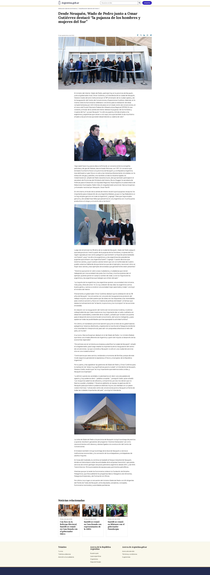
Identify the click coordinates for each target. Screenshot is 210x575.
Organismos (94, 559)
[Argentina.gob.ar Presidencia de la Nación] (68, 3)
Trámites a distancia (64, 554)
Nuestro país (94, 553)
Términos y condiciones (129, 554)
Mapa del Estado (95, 562)
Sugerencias (126, 557)
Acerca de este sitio (128, 551)
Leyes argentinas (95, 556)
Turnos (60, 551)
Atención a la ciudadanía (66, 557)
